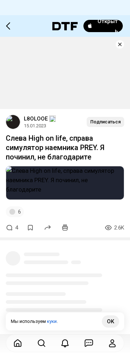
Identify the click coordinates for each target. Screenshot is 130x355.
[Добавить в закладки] (30, 228)
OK (110, 321)
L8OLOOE (36, 118)
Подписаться (105, 121)
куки (52, 321)
